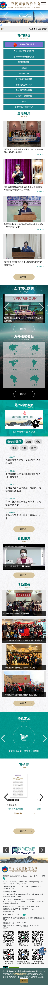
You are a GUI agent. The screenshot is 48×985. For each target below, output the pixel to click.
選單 (43, 4)
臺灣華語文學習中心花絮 (16, 546)
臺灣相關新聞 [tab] (14, 441)
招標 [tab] (24, 448)
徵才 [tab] (33, 448)
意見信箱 (29, 914)
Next (40, 16)
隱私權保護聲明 (20, 974)
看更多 (23, 277)
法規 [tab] (28, 441)
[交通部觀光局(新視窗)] (24, 850)
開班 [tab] (14, 448)
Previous (7, 16)
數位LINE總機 (43, 951)
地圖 (7, 878)
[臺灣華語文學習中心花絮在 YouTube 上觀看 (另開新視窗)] (24, 557)
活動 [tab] (38, 441)
